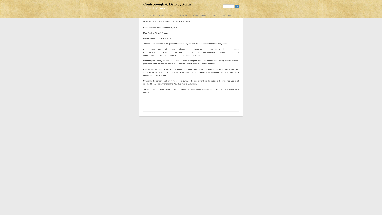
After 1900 (162, 15)
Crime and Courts (184, 15)
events (172, 15)
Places (222, 15)
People (195, 15)
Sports (214, 15)
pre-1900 (153, 15)
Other (230, 15)
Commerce (205, 15)
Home (145, 15)
